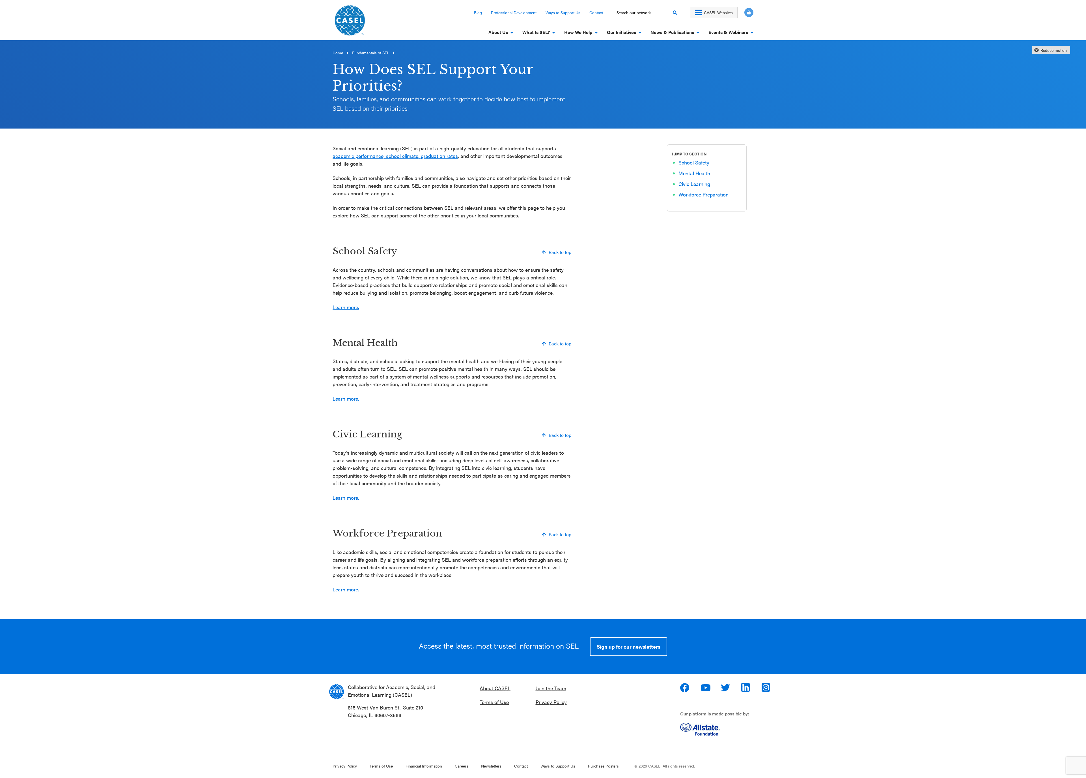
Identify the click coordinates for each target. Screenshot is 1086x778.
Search (675, 12)
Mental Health (694, 173)
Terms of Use (494, 702)
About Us (498, 32)
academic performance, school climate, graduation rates (395, 155)
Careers (461, 766)
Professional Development (513, 12)
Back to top (560, 252)
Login (748, 12)
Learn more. (346, 307)
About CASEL (495, 688)
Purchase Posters (603, 766)
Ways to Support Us (563, 12)
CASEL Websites (718, 12)
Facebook (685, 687)
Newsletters (491, 766)
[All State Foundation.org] (719, 729)
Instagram (767, 687)
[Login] (745, 12)
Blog (478, 12)
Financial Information (424, 766)
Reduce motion (1053, 50)
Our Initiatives (621, 32)
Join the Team (551, 688)
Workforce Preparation (703, 194)
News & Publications (672, 32)
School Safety (693, 162)
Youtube (706, 687)
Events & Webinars (728, 32)
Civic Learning (694, 183)
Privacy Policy (551, 702)
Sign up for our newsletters (628, 646)
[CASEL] (336, 691)
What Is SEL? (536, 32)
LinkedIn (746, 687)
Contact (596, 12)
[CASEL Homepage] (350, 22)
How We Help (578, 32)
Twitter (726, 687)
